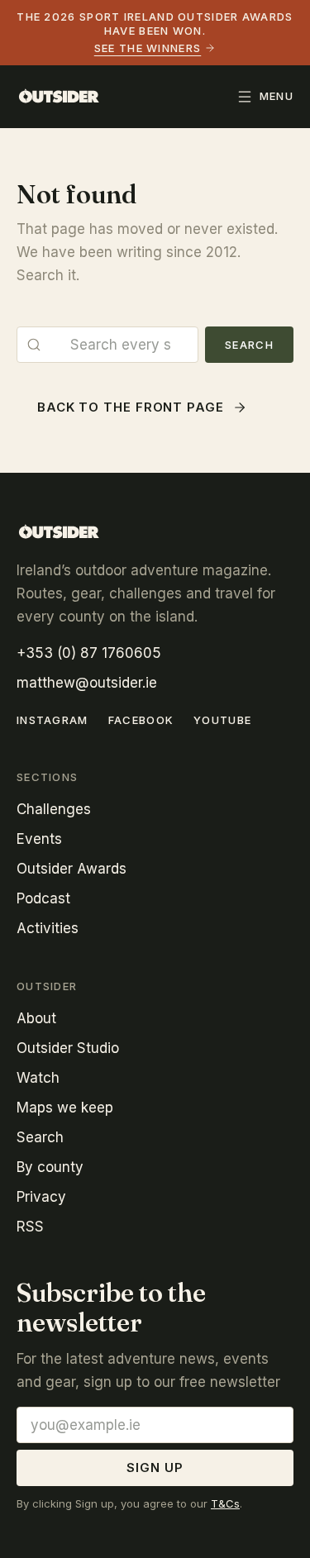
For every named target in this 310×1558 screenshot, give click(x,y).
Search (249, 344)
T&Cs (225, 1503)
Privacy (41, 1197)
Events (39, 839)
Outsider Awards (71, 868)
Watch (38, 1078)
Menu (276, 95)
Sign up (154, 1467)
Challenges (54, 809)
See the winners (148, 48)
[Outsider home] (59, 96)
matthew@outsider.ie (87, 682)
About (36, 1018)
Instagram (52, 720)
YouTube (222, 720)
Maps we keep (65, 1107)
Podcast (43, 898)
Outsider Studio (68, 1048)
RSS (30, 1226)
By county (50, 1167)
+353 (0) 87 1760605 (89, 653)
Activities (48, 928)
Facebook (141, 720)
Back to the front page (130, 407)
